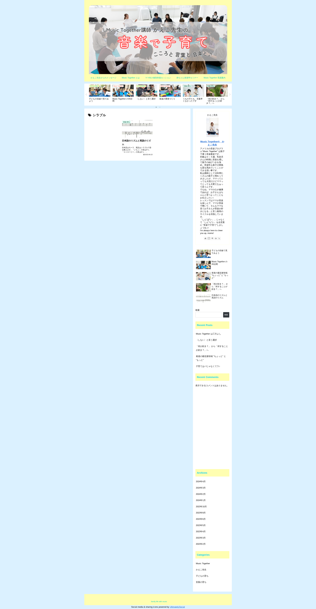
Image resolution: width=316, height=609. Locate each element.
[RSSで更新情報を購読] (219, 238)
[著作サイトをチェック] (205, 238)
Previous (86, 94)
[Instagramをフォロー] (208, 238)
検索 (197, 310)
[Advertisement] (212, 428)
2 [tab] (160, 107)
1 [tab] (156, 107)
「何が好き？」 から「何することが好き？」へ (212, 348)
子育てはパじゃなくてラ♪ (208, 366)
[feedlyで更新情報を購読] (215, 238)
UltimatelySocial (177, 607)
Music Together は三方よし (208, 334)
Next (230, 94)
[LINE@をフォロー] (212, 238)
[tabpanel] (99, 94)
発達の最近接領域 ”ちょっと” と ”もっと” (211, 358)
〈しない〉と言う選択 (206, 340)
